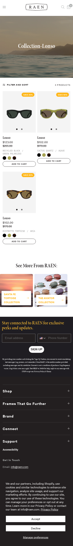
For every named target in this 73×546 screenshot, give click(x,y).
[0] (68, 7)
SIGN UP (36, 349)
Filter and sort (17, 84)
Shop (7, 390)
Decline (35, 528)
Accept (35, 519)
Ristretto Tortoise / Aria (14, 158)
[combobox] (42, 338)
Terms (49, 371)
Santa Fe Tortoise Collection (12, 298)
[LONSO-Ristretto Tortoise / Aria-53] (19, 192)
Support (10, 441)
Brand (8, 416)
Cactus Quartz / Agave (9, 158)
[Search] (63, 7)
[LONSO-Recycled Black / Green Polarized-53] (19, 112)
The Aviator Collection (46, 300)
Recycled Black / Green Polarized (4, 158)
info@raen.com (19, 467)
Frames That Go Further (24, 403)
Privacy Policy (49, 509)
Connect (10, 428)
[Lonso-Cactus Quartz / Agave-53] (53, 112)
